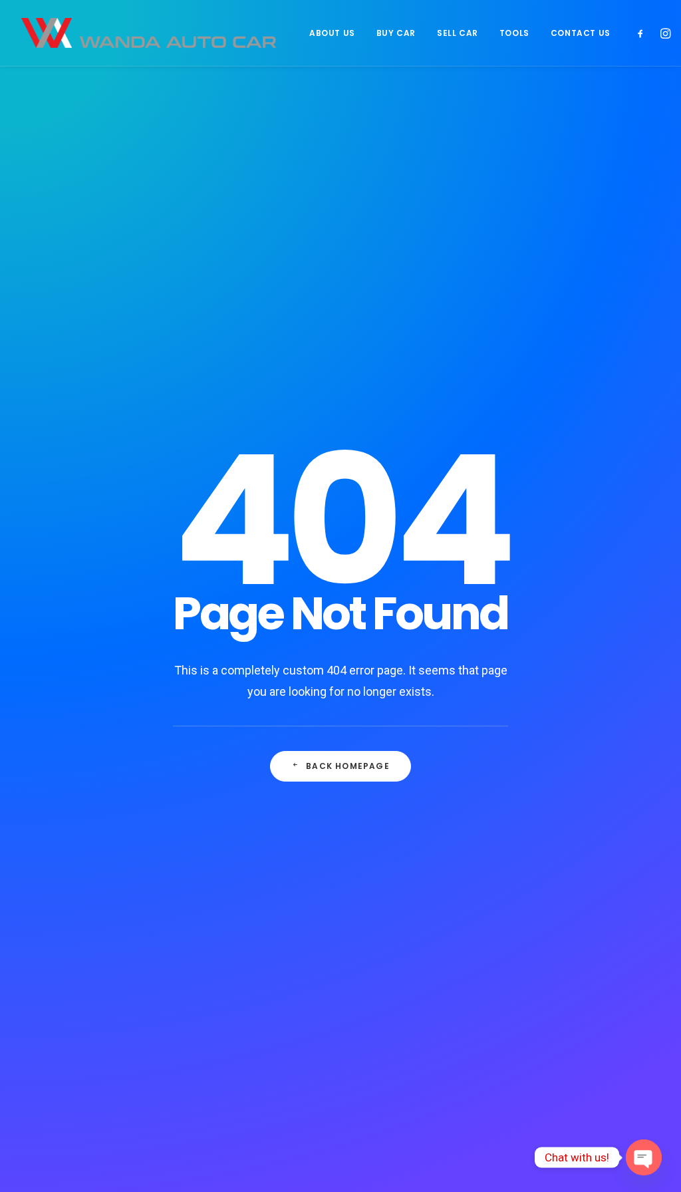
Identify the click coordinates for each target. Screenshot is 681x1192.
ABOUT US (332, 33)
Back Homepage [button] (348, 766)
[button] (643, 33)
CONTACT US (581, 33)
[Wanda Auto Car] (148, 33)
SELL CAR (457, 33)
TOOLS (514, 33)
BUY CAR (396, 33)
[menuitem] (332, 33)
